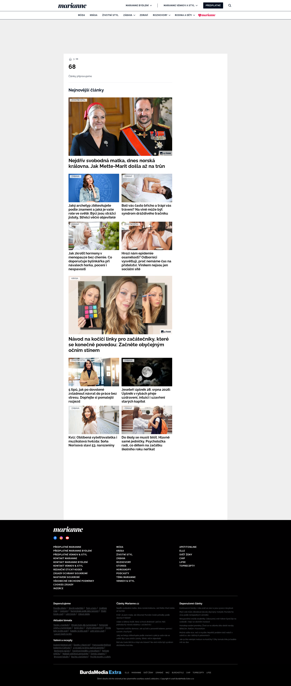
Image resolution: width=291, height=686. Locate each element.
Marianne (136, 673)
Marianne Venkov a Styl (179, 5)
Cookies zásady (63, 584)
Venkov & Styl (125, 581)
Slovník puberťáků (76, 608)
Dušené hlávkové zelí (62, 645)
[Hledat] (230, 5)
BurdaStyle (178, 673)
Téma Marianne (126, 577)
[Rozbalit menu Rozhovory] (168, 15)
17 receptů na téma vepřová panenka (88, 648)
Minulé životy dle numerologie (84, 625)
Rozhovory (160, 15)
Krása (93, 15)
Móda (81, 15)
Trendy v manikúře (61, 625)
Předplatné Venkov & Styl (70, 554)
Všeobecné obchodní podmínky (73, 581)
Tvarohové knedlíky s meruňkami (86, 651)
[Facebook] (55, 538)
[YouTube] (67, 538)
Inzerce (58, 588)
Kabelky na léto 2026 (79, 631)
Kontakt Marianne (65, 558)
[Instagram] (61, 538)
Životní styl (110, 15)
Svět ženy (185, 554)
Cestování (64, 611)
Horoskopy (123, 569)
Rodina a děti (183, 15)
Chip (182, 558)
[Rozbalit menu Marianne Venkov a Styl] (196, 5)
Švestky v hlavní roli (82, 645)
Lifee (182, 562)
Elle (182, 551)
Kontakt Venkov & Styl (68, 566)
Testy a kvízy (91, 608)
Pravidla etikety (59, 608)
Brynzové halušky (61, 657)
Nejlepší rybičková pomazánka (75, 654)
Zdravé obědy (84, 614)
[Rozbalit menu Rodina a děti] (193, 15)
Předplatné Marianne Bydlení (72, 551)
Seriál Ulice (79, 628)
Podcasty (122, 573)
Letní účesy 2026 (97, 631)
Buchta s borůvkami (79, 657)
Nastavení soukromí (66, 577)
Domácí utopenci (98, 654)
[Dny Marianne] (206, 15)
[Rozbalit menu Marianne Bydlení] (150, 5)
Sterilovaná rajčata (62, 651)
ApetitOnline (188, 547)
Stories (121, 566)
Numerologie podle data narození (84, 611)
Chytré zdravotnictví (94, 628)
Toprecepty (187, 566)
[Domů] (74, 5)
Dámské (159, 673)
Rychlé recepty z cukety (100, 657)
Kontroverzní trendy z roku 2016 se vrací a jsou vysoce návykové (206, 608)
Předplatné (213, 5)
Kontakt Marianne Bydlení (70, 562)
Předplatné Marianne (67, 547)
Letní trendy (71, 614)
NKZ (167, 673)
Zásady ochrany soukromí (70, 573)
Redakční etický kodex (67, 569)
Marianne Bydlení (137, 5)
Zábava (127, 15)
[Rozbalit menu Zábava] (133, 15)
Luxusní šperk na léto (63, 634)
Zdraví (144, 15)
